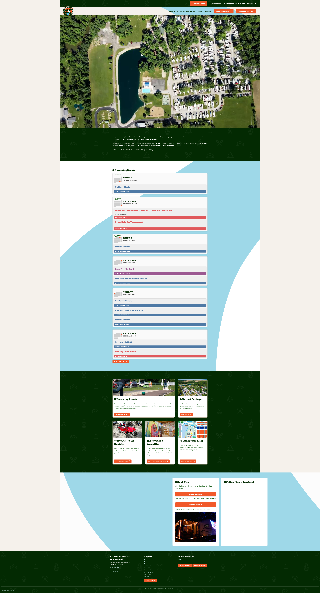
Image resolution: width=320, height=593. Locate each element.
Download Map (187, 461)
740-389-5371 (216, 3)
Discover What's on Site (157, 461)
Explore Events (121, 414)
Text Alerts (147, 574)
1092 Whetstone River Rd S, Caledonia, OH (240, 3)
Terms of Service (149, 570)
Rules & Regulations (150, 568)
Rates (200, 11)
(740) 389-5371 (114, 568)
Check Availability (223, 11)
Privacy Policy (148, 572)
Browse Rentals (122, 461)
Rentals (208, 11)
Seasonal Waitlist (246, 11)
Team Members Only (8, 590)
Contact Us (147, 576)
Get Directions (114, 571)
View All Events (120, 361)
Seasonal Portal (199, 3)
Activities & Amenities (186, 11)
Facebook (183, 560)
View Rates (185, 414)
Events (172, 11)
